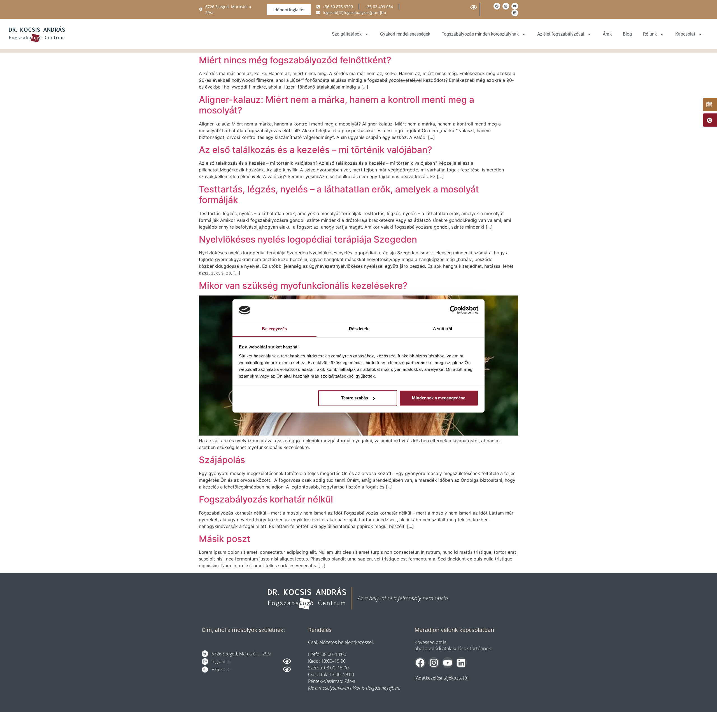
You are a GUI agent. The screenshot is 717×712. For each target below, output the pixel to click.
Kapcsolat (685, 34)
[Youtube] (514, 6)
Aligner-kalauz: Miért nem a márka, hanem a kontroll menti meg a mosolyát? (336, 105)
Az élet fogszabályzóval (560, 34)
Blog (627, 34)
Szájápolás (222, 459)
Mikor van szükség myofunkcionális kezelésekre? (303, 285)
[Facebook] (496, 6)
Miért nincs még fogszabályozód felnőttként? (295, 60)
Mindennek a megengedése (438, 397)
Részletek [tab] (358, 328)
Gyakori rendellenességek (405, 34)
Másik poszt (224, 538)
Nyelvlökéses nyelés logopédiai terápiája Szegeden (308, 239)
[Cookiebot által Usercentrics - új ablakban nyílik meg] (453, 310)
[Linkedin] (514, 13)
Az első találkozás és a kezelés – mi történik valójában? (315, 149)
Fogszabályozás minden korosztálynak (480, 34)
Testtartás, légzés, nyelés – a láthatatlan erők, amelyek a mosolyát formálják (339, 194)
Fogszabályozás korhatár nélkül (266, 499)
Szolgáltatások (347, 34)
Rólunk (650, 34)
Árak (607, 34)
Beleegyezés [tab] (274, 328)
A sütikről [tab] (442, 328)
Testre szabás (354, 397)
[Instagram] (505, 6)
